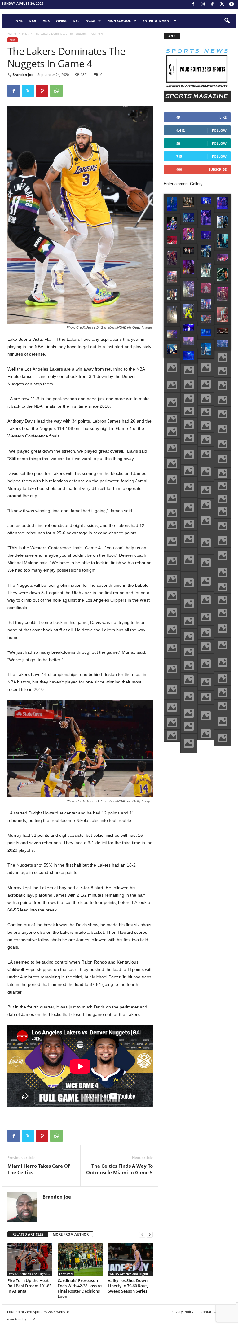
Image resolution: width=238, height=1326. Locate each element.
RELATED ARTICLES (27, 1234)
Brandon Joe (22, 74)
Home (11, 33)
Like (223, 117)
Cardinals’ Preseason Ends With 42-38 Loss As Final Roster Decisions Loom (80, 1288)
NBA (32, 20)
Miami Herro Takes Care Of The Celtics (38, 1169)
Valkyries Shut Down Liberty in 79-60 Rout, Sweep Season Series (128, 1286)
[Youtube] (231, 4)
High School (119, 20)
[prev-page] (142, 1234)
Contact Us (209, 1311)
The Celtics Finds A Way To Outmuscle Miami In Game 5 (119, 1169)
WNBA (61, 20)
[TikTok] (212, 4)
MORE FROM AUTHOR (71, 1234)
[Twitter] (28, 91)
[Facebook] (193, 4)
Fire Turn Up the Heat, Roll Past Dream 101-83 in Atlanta (29, 1286)
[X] (222, 4)
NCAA (90, 20)
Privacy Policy (182, 1311)
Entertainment (157, 20)
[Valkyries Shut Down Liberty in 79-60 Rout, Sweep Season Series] (130, 1259)
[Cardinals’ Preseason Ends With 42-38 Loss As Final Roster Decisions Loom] (80, 1259)
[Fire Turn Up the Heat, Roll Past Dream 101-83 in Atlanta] (29, 1259)
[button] (227, 21)
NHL (19, 20)
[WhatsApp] (56, 91)
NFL (76, 20)
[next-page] (150, 1234)
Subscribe (218, 169)
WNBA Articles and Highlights (30, 1273)
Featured (66, 1273)
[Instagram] (202, 4)
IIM (32, 1319)
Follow (219, 130)
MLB (46, 20)
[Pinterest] (42, 91)
